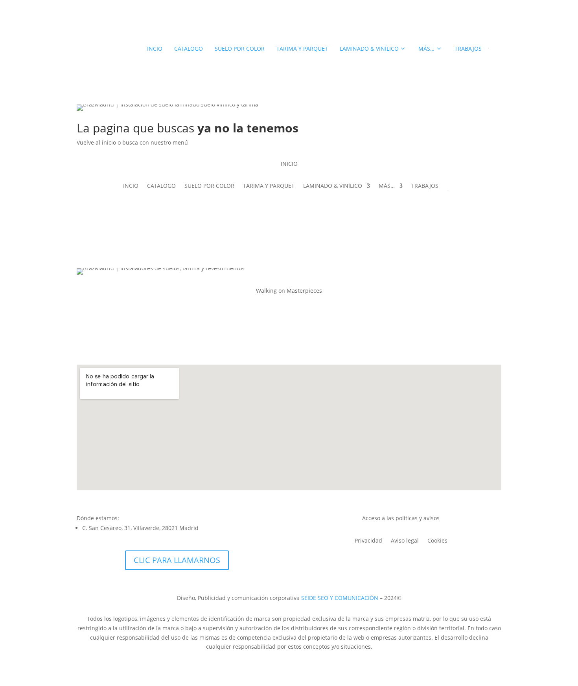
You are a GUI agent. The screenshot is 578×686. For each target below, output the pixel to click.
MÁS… (387, 186)
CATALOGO (161, 186)
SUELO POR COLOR (209, 186)
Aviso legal (405, 541)
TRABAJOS (424, 186)
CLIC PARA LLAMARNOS (177, 560)
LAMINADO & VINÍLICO (332, 186)
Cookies (437, 541)
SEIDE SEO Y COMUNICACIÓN (339, 598)
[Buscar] (485, 48)
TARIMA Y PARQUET (269, 186)
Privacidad (368, 541)
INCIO (130, 186)
